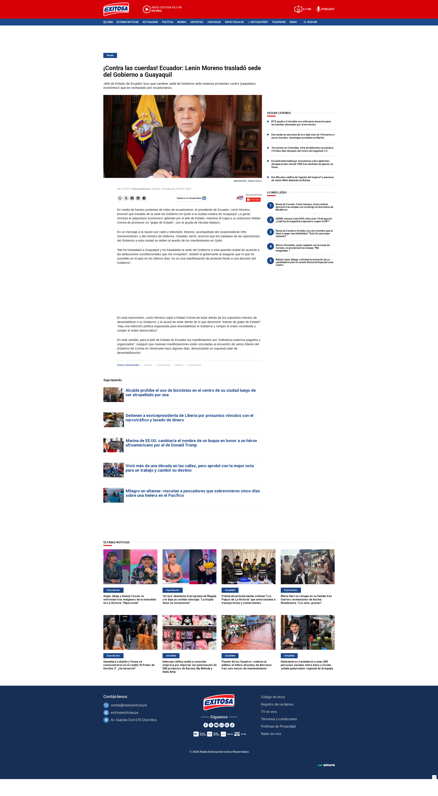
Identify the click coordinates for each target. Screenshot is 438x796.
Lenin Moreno (164, 365)
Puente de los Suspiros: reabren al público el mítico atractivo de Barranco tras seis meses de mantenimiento (247, 665)
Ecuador (148, 365)
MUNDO (179, 365)
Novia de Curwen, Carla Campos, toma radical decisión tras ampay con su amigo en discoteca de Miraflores (304, 207)
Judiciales (214, 22)
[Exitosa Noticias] (118, 9)
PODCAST (328, 9)
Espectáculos (234, 22)
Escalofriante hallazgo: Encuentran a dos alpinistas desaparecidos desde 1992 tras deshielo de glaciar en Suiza (302, 164)
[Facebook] (132, 198)
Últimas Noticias (127, 22)
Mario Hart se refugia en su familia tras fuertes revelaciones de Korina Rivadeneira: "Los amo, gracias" (306, 599)
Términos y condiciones (279, 719)
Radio (293, 22)
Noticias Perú (194, 365)
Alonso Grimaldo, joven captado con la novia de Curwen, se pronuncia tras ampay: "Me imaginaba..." (303, 248)
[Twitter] (126, 198)
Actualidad (150, 22)
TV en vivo (269, 712)
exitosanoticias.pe (124, 712)
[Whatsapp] (120, 198)
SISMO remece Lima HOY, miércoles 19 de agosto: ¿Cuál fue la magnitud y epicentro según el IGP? (304, 220)
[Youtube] (216, 725)
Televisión (279, 22)
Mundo (181, 22)
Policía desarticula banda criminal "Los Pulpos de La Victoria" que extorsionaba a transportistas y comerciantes (248, 599)
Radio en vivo (271, 734)
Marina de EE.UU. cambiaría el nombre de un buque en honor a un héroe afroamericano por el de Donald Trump (191, 443)
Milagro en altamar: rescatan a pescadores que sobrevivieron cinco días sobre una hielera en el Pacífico (193, 493)
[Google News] (227, 725)
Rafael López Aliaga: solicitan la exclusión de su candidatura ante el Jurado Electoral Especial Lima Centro (304, 262)
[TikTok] (232, 725)
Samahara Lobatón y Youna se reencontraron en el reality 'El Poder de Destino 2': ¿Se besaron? (129, 665)
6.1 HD (307, 9)
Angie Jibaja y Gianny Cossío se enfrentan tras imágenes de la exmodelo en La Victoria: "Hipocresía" (129, 599)
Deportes (196, 22)
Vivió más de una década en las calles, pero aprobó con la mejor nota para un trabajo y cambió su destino (190, 468)
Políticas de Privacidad (278, 726)
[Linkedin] (138, 198)
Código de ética (273, 697)
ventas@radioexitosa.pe (129, 705)
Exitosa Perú (259, 22)
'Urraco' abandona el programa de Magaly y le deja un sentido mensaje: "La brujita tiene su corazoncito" (189, 599)
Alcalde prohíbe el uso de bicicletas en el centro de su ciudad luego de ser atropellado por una (191, 392)
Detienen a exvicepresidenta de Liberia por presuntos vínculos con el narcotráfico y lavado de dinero (189, 417)
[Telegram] (144, 198)
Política (167, 22)
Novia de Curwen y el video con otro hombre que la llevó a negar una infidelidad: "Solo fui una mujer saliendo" (304, 233)
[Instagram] (221, 725)
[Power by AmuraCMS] (326, 765)
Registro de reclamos (277, 704)
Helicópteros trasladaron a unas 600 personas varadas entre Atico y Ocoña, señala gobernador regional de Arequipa (307, 665)
